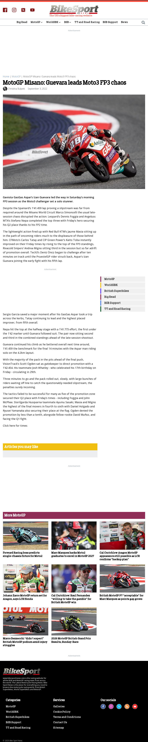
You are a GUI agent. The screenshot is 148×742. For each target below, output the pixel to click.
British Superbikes (116, 291)
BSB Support (110, 22)
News (124, 22)
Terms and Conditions (67, 717)
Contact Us (60, 722)
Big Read (22, 22)
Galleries (59, 706)
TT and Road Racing (87, 22)
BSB (66, 22)
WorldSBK (52, 22)
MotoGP (35, 22)
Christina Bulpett (16, 88)
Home (6, 76)
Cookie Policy (62, 712)
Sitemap (58, 728)
